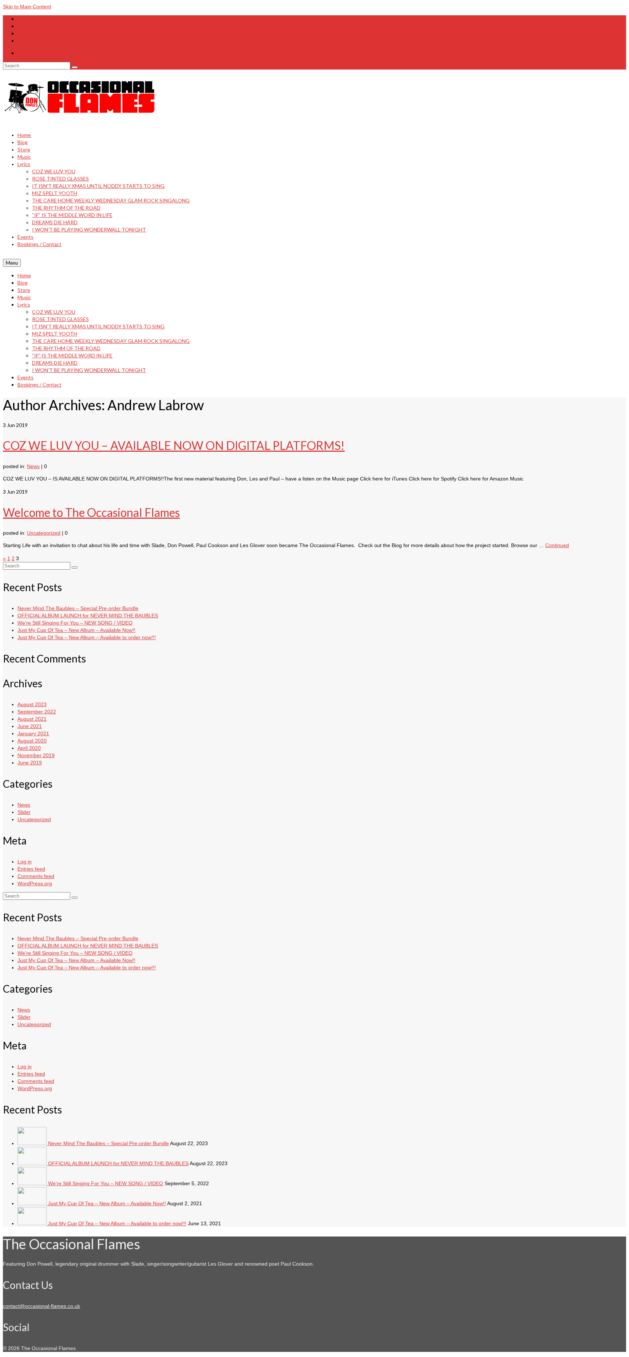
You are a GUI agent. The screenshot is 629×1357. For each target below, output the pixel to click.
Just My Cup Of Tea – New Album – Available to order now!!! (86, 637)
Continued (557, 545)
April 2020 (29, 748)
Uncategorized (43, 533)
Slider (24, 812)
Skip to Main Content (27, 6)
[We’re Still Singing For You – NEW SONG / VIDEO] (32, 1183)
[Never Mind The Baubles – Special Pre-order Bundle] (32, 1143)
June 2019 (29, 762)
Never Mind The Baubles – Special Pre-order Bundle (77, 608)
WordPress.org (34, 883)
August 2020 (32, 741)
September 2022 (36, 712)
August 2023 (32, 704)
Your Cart (38, 53)
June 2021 (29, 726)
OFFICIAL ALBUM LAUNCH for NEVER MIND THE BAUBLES (87, 615)
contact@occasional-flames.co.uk (41, 1306)
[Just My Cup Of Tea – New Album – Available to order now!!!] (32, 1223)
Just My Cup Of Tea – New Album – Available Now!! (76, 630)
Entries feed (31, 869)
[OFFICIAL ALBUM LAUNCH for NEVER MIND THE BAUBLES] (32, 1163)
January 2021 (33, 733)
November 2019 (36, 755)
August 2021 (32, 719)
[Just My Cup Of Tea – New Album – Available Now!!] (32, 1203)
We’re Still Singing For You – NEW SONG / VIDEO (74, 623)
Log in (24, 862)
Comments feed (35, 876)
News (33, 466)
